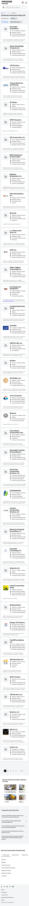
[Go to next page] (24, 771)
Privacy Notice (4, 892)
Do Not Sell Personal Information (7, 897)
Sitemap (2, 900)
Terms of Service (4, 894)
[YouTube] (13, 886)
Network (5, 3)
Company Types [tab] (5, 855)
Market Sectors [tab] (15, 855)
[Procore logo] (7, 2)
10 (21, 770)
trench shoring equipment (8, 301)
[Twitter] (7, 886)
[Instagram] (10, 886)
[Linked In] (1, 886)
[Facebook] (4, 886)
